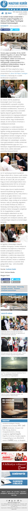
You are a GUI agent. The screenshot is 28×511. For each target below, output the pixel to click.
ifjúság (8, 430)
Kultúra (14, 495)
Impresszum (4, 508)
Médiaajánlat (10, 508)
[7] (14, 50)
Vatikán (4, 440)
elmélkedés (11, 428)
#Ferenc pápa (11, 287)
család (10, 440)
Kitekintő (4, 26)
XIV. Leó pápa (15, 491)
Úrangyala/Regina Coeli (9, 438)
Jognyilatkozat (17, 508)
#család (3, 287)
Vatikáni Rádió (11, 269)
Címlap (3, 491)
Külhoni (23, 491)
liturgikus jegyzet (20, 436)
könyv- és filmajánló (19, 440)
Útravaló (17, 428)
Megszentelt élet (13, 493)
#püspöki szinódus (7, 288)
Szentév (17, 423)
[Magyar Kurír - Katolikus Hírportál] (13, 7)
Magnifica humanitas (8, 436)
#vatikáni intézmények (8, 290)
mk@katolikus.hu (17, 505)
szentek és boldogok (8, 423)
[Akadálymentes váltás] (7, 10)
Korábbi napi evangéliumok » (19, 416)
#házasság (20, 287)
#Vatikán (17, 288)
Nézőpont (23, 493)
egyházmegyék (15, 434)
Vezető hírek (6, 313)
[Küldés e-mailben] (5, 283)
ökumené (20, 438)
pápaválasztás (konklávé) (9, 426)
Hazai (8, 491)
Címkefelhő (5, 421)
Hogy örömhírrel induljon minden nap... (11, 402)
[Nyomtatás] (15, 283)
